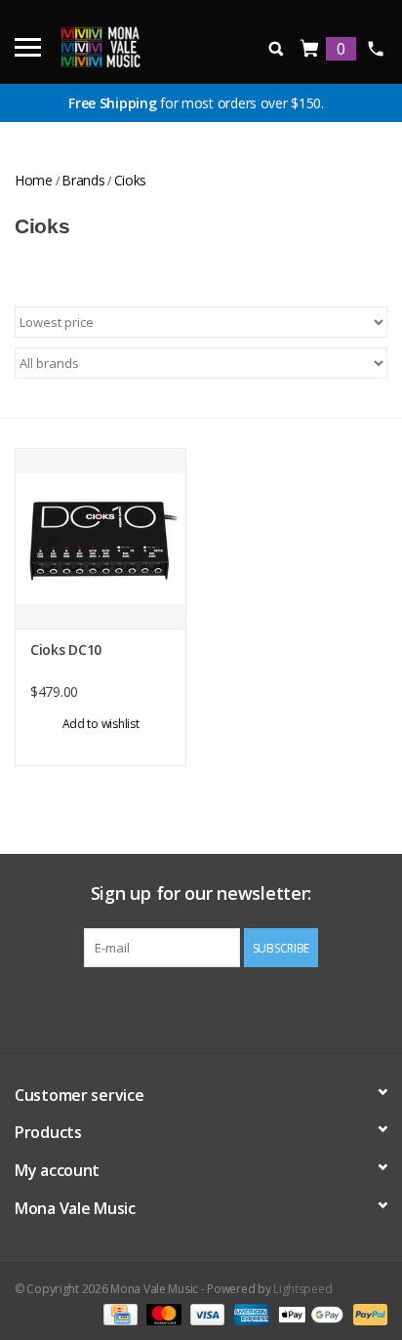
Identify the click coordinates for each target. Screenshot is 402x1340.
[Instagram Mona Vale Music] (218, 1007)
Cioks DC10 (65, 649)
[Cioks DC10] (100, 538)
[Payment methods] (118, 1313)
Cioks (130, 180)
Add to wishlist (101, 723)
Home (34, 180)
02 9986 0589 (375, 49)
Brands (82, 180)
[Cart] (310, 49)
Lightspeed (302, 1288)
